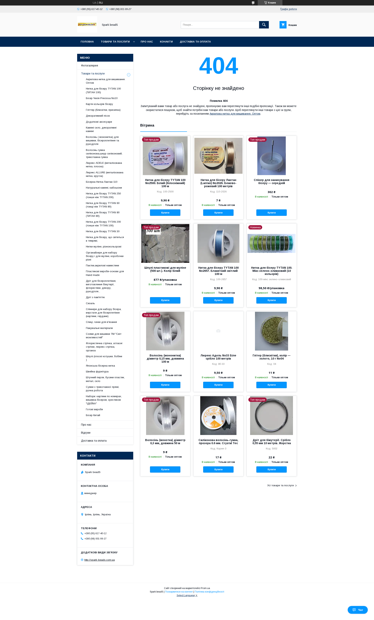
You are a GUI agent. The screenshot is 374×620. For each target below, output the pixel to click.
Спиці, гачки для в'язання (101, 322)
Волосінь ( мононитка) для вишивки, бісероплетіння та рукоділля (102, 140)
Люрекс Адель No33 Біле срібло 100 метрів (218, 357)
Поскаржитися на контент (179, 591)
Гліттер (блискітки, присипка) (103, 109)
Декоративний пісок (98, 115)
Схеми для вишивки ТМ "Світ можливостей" (103, 335)
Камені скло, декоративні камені (101, 129)
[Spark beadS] (87, 31)
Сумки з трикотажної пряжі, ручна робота (102, 388)
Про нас (147, 41)
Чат (360, 609)
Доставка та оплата (195, 41)
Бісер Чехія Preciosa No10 (101, 98)
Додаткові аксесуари (99, 121)
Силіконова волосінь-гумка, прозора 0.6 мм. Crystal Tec (218, 441)
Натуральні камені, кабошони (104, 187)
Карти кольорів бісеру (99, 104)
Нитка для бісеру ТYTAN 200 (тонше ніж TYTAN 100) (103, 223)
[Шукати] (264, 24)
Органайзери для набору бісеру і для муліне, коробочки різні (104, 256)
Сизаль (90, 303)
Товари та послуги (115, 41)
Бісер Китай (93, 415)
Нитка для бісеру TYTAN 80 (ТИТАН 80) (102, 214)
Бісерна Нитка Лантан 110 (101, 181)
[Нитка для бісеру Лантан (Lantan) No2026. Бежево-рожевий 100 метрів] (218, 155)
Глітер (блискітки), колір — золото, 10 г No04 (271, 357)
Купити (165, 212)
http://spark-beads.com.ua (99, 559)
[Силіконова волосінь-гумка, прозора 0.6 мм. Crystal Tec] (218, 415)
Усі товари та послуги (280, 485)
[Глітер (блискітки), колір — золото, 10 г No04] (271, 330)
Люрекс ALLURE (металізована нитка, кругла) (104, 174)
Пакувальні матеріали (99, 328)
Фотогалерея (89, 65)
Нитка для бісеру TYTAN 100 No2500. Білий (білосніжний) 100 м (165, 183)
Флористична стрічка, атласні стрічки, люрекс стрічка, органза (104, 347)
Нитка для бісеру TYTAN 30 (102, 231)
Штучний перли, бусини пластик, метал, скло (105, 379)
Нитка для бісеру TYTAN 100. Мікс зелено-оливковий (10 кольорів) (271, 270)
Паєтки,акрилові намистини (102, 265)
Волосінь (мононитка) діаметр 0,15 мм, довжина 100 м (165, 358)
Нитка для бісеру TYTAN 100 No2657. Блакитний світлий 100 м (218, 270)
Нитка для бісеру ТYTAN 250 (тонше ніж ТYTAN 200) (103, 195)
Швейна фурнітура (97, 371)
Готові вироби (94, 409)
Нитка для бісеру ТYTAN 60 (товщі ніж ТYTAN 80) (102, 205)
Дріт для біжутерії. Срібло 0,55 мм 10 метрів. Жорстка (271, 441)
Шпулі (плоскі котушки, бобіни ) (104, 358)
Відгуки (85, 432)
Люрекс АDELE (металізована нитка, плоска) (104, 164)
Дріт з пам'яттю (95, 297)
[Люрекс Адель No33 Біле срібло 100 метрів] (218, 330)
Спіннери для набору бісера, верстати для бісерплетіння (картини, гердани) (103, 313)
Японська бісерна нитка (100, 365)
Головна (87, 41)
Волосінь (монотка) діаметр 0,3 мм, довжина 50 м (165, 441)
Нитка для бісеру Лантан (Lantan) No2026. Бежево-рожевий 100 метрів (218, 183)
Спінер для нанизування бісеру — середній (271, 181)
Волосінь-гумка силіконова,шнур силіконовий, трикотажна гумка (104, 154)
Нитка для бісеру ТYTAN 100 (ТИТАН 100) (103, 90)
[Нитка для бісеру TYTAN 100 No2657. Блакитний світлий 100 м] (218, 243)
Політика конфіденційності (209, 591)
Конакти (166, 41)
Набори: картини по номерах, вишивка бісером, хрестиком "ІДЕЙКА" (104, 400)
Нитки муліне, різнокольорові (103, 246)
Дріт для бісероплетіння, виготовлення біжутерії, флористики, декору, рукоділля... (101, 286)
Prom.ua (205, 588)
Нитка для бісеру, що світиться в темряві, (105, 239)
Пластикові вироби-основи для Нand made (105, 273)
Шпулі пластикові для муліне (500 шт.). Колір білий (165, 269)
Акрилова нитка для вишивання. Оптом (235, 113)
